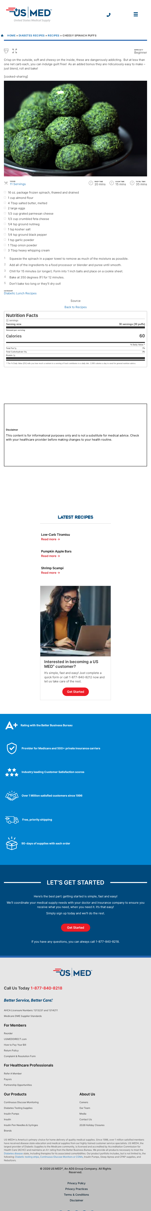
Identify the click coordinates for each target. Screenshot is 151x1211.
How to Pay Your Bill (15, 1044)
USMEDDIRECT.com (15, 1039)
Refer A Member (13, 1073)
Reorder (8, 1033)
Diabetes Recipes (32, 35)
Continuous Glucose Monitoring (21, 1102)
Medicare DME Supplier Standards (23, 1016)
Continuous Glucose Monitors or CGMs (61, 1156)
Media (82, 1113)
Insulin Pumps (11, 1113)
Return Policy (11, 1050)
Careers (83, 1102)
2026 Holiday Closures (91, 1125)
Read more (50, 539)
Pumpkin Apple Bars (56, 551)
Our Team (84, 1107)
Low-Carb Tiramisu (55, 534)
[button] (14, 51)
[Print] (6, 51)
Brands (8, 1130)
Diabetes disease (13, 1153)
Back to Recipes (75, 307)
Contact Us (85, 1119)
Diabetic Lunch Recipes (20, 293)
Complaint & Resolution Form (20, 1056)
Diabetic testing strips (27, 1156)
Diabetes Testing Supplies (18, 1107)
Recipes (54, 35)
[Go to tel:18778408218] (108, 15)
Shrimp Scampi (52, 568)
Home (11, 35)
